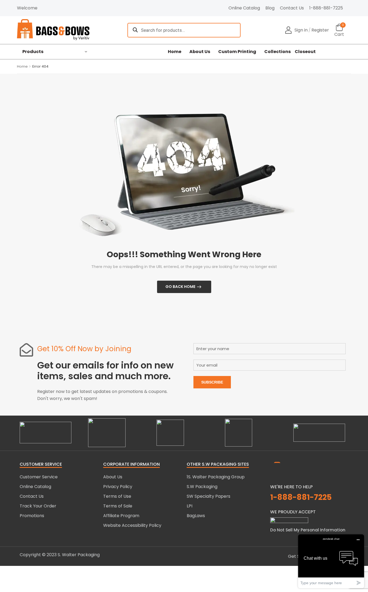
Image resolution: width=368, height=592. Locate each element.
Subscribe (212, 382)
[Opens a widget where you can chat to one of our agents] (331, 561)
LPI (189, 506)
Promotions (32, 516)
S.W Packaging (202, 486)
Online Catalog (244, 8)
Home (174, 51)
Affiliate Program (121, 516)
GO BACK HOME (180, 286)
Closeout (305, 51)
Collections (277, 51)
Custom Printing (237, 51)
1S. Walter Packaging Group (216, 477)
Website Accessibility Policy (132, 525)
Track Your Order (38, 506)
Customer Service (39, 477)
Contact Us (292, 8)
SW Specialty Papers (208, 496)
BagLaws (196, 516)
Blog (270, 8)
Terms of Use (117, 496)
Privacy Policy (117, 486)
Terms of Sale (117, 506)
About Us (199, 51)
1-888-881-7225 (326, 8)
